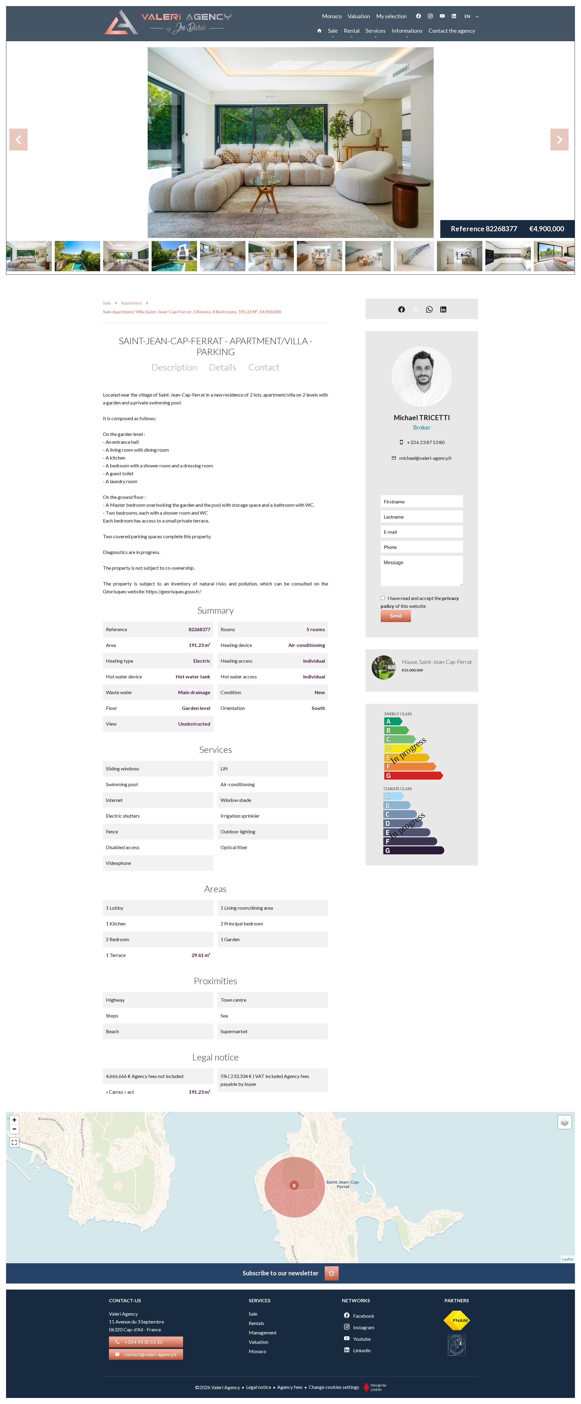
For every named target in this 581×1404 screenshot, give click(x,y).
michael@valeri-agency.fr (425, 458)
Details (222, 366)
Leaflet (567, 1259)
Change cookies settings (334, 1387)
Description (174, 366)
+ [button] (14, 1120)
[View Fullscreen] (14, 1142)
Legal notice (258, 1387)
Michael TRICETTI (422, 418)
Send (396, 615)
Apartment (131, 302)
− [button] (14, 1129)
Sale (107, 302)
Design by (378, 1387)
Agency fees (290, 1387)
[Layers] (564, 1122)
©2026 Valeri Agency (217, 1387)
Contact (264, 366)
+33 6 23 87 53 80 (426, 442)
